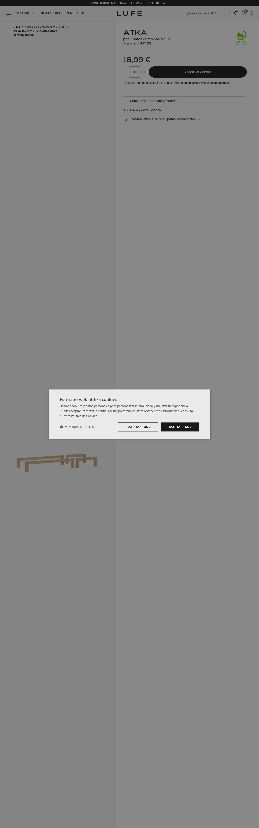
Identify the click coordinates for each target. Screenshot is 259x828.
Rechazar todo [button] (138, 427)
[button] (77, 427)
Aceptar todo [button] (180, 427)
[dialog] (129, 414)
